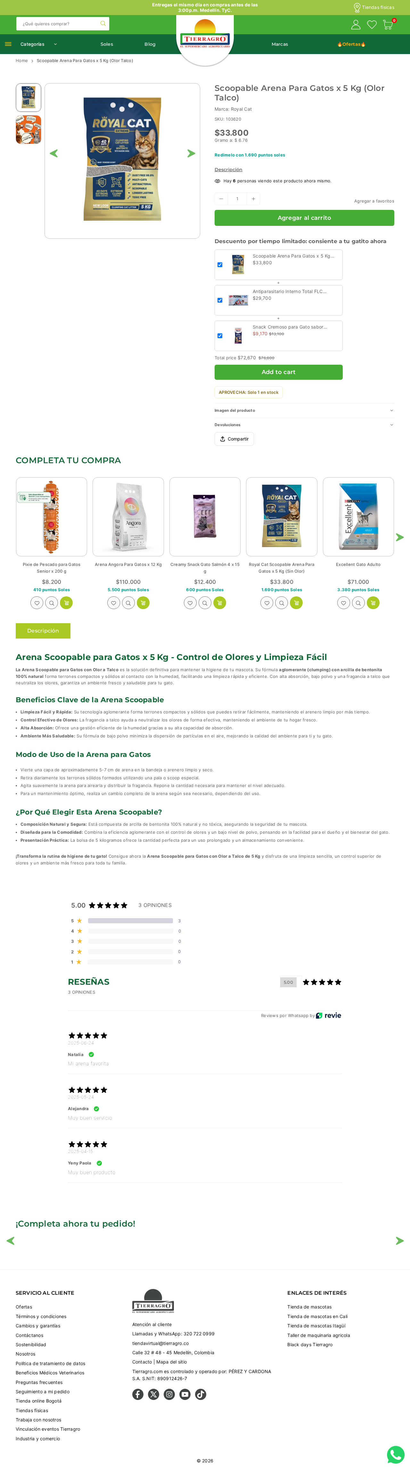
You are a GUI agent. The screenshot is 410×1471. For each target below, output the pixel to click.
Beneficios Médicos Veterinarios (50, 1372)
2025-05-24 (81, 1097)
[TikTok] (200, 1398)
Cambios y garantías (38, 1325)
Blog (150, 44)
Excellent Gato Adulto (281, 564)
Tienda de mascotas (309, 1306)
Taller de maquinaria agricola (318, 1335)
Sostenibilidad (31, 1344)
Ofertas (24, 1306)
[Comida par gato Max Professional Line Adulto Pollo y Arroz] (358, 516)
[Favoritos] (372, 26)
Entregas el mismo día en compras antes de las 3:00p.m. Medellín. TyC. (205, 7)
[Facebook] (138, 1398)
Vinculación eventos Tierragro (48, 1429)
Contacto (142, 1361)
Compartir (238, 438)
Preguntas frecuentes (39, 1382)
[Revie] (328, 1015)
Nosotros (25, 1353)
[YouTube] (185, 1398)
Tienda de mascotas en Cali (317, 1316)
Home (22, 60)
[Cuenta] (356, 26)
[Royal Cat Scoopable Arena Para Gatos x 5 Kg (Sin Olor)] (205, 516)
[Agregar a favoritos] (36, 602)
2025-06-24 (81, 1043)
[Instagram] (169, 1398)
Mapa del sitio (171, 1361)
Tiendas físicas (378, 7)
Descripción (228, 169)
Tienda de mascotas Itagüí (316, 1325)
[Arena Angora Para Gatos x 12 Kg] (51, 516)
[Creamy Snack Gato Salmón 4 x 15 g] (128, 516)
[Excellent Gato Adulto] (281, 516)
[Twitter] (153, 1398)
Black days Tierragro (309, 1344)
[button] (388, 26)
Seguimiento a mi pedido (43, 1391)
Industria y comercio (38, 1438)
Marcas (280, 44)
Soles (107, 44)
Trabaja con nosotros (38, 1419)
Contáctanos (29, 1335)
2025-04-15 (80, 1151)
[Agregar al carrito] (66, 602)
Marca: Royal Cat (233, 109)
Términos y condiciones (41, 1316)
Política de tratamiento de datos (50, 1363)
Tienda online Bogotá (39, 1400)
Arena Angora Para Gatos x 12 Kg (51, 564)
